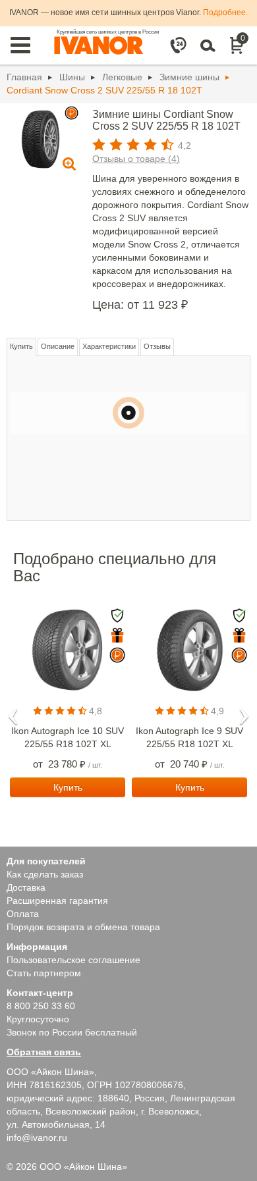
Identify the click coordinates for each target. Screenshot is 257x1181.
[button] (13, 712)
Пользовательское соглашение (73, 960)
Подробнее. (225, 12)
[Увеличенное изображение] (40, 138)
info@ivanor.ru (37, 1137)
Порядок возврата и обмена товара (83, 927)
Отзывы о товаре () (136, 158)
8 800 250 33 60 (41, 1006)
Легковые (122, 77)
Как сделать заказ (45, 874)
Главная (24, 77)
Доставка (26, 887)
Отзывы (157, 346)
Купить (21, 346)
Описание (57, 346)
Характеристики (109, 346)
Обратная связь (44, 1052)
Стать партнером (44, 973)
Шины (72, 77)
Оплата (23, 913)
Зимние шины (189, 77)
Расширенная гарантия (57, 900)
